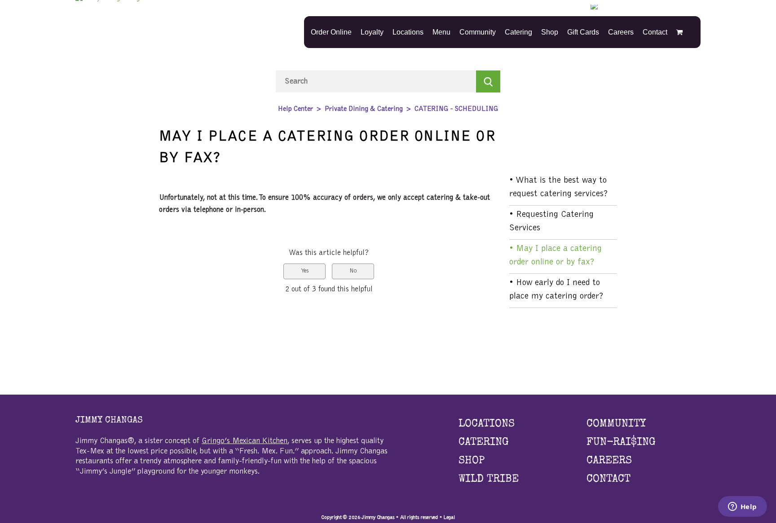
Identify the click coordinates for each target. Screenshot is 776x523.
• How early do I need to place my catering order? (556, 289)
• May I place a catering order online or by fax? (555, 255)
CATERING (484, 442)
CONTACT (608, 479)
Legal (449, 517)
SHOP (472, 461)
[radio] (304, 271)
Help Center (295, 109)
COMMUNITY (616, 424)
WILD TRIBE (489, 479)
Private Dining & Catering (364, 109)
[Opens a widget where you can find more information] (742, 507)
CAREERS (609, 461)
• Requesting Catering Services (551, 221)
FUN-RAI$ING (621, 442)
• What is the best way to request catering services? (558, 187)
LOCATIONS (487, 424)
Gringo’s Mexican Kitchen (244, 441)
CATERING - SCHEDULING (456, 109)
